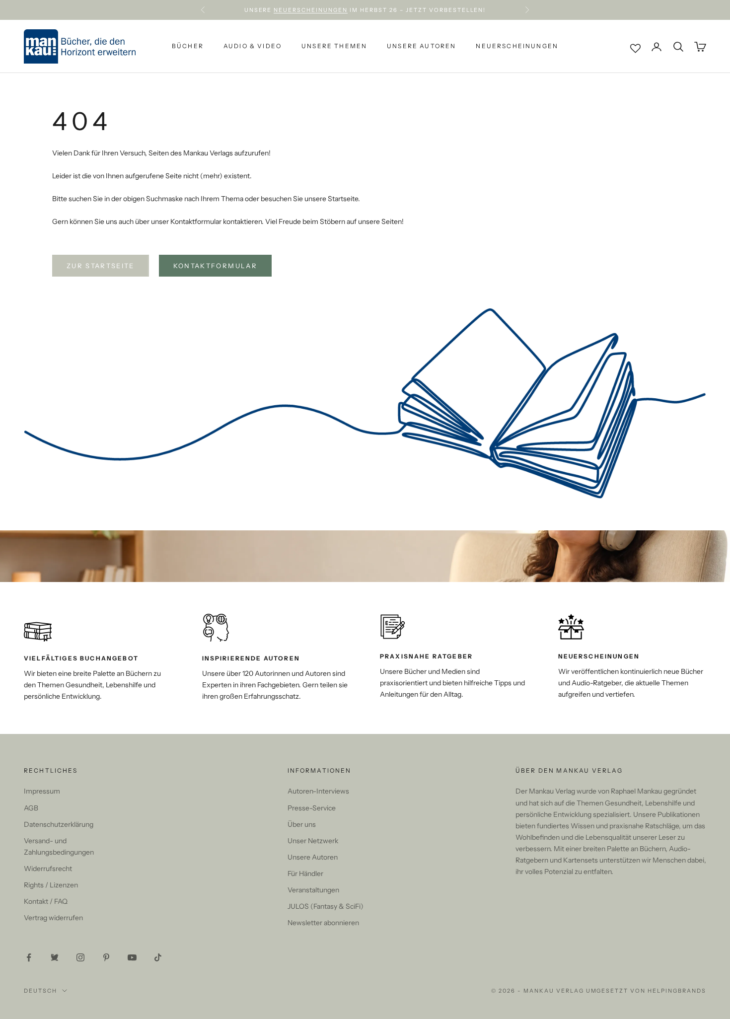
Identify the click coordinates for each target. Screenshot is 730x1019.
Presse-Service (312, 807)
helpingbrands (677, 990)
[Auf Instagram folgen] (80, 957)
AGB (31, 807)
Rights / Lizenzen (51, 884)
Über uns (302, 824)
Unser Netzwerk (313, 840)
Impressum (42, 791)
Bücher (188, 46)
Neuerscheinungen (311, 9)
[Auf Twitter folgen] (55, 957)
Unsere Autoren (421, 46)
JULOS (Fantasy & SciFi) (326, 906)
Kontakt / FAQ (46, 901)
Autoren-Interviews (318, 791)
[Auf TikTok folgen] (158, 957)
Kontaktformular (215, 266)
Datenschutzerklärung (58, 824)
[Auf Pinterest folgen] (106, 957)
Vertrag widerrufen (53, 917)
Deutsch (40, 990)
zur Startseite (101, 266)
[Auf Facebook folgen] (29, 957)
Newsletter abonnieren (323, 922)
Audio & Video (252, 46)
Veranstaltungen (313, 889)
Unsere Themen (334, 46)
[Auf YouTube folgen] (132, 957)
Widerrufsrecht (48, 868)
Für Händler (305, 873)
